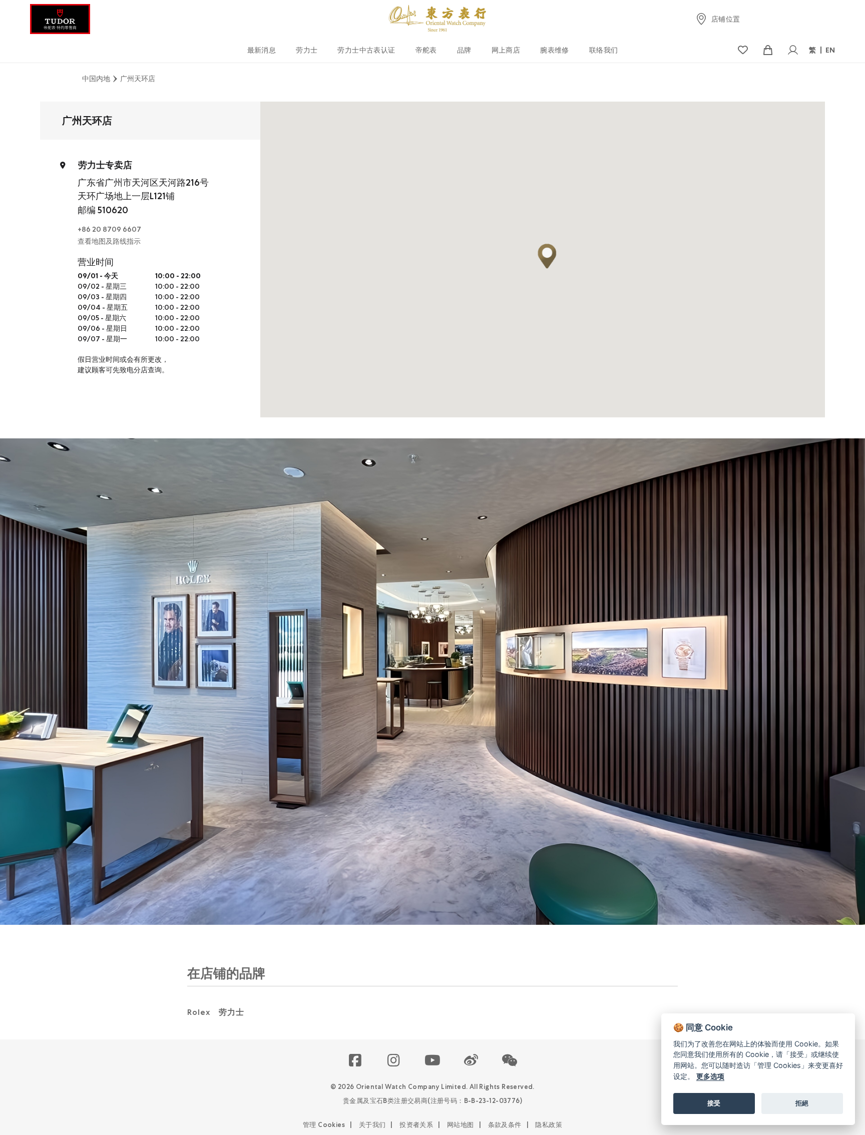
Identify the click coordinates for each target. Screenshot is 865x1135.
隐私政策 (548, 1124)
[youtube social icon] (433, 1060)
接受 (713, 1103)
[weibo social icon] (471, 1060)
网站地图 (460, 1124)
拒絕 (801, 1103)
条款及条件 (505, 1124)
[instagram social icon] (394, 1060)
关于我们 (372, 1124)
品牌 (464, 50)
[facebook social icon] (355, 1060)
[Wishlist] (742, 50)
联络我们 (603, 50)
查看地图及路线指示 (109, 241)
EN (830, 50)
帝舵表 (426, 50)
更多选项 (710, 1076)
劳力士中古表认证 (366, 50)
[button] (510, 1060)
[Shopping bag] (767, 50)
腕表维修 (554, 50)
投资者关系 (416, 1124)
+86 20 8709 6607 (109, 229)
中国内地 (96, 78)
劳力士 (306, 50)
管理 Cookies (324, 1124)
